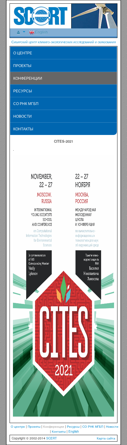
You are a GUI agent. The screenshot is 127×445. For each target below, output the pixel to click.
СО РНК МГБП (26, 103)
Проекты (22, 65)
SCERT (51, 438)
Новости (22, 116)
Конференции (27, 78)
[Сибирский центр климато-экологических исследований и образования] (41, 15)
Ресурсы (22, 90)
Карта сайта (106, 438)
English (41, 32)
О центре (22, 52)
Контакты (23, 128)
